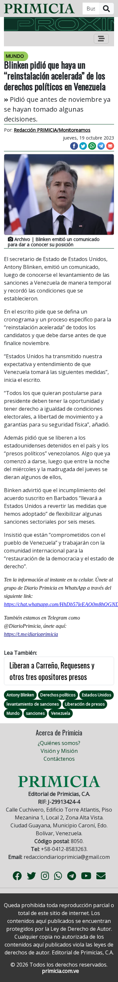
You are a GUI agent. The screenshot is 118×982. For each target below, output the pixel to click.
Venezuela (60, 713)
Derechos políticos (57, 695)
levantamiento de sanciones (33, 704)
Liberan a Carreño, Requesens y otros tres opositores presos (52, 671)
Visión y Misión (59, 750)
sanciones (35, 713)
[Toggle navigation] (101, 39)
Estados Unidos (96, 695)
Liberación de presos (85, 704)
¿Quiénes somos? (59, 743)
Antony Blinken (20, 695)
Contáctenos (59, 758)
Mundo (13, 713)
